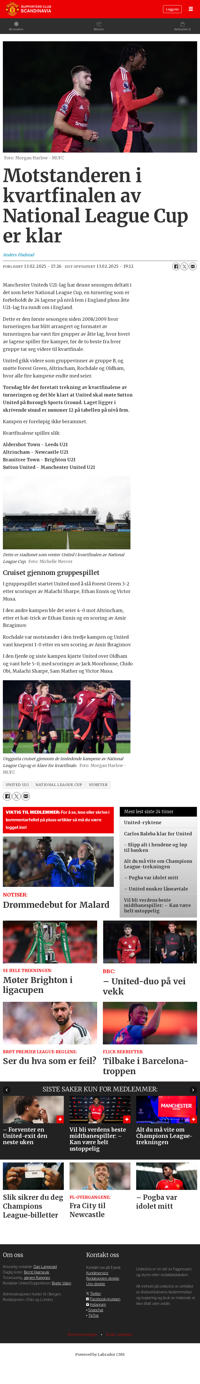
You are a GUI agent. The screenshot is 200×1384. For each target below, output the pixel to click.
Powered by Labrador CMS (100, 1354)
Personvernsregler (83, 1335)
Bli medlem (16, 29)
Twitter (95, 1294)
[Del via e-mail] (193, 266)
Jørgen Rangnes (37, 1278)
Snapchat (95, 1310)
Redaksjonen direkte (102, 1279)
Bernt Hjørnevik (36, 1272)
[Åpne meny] (191, 9)
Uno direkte (95, 1284)
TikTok (93, 1316)
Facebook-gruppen (105, 1299)
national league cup (58, 785)
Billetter (99, 29)
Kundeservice (97, 1273)
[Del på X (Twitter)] (184, 266)
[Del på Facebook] (176, 266)
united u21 (17, 785)
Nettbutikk (181, 29)
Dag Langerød (45, 1267)
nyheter (98, 785)
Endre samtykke (119, 1335)
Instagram (98, 1305)
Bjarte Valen (61, 1283)
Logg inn (172, 9)
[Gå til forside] (28, 9)
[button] (6, 1090)
